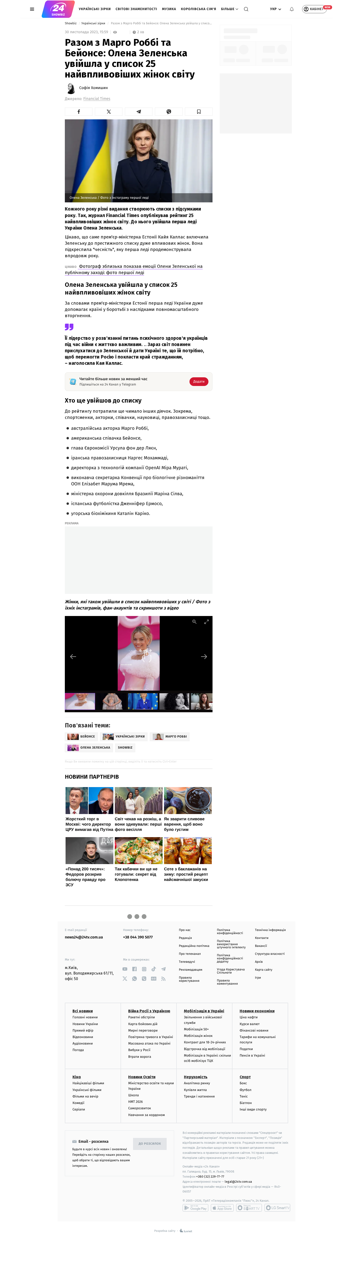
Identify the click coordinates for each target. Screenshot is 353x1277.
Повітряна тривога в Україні (150, 1037)
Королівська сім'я (198, 9)
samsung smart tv (277, 1208)
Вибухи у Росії (139, 1050)
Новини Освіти (141, 1077)
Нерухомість (195, 1077)
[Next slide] (204, 656)
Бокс (243, 1083)
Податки (246, 1049)
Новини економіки (257, 1011)
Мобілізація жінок (198, 1036)
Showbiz (71, 23)
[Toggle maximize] (207, 621)
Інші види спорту (253, 1109)
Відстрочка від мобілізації (204, 1049)
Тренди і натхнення (199, 1096)
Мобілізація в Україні (204, 1011)
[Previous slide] (73, 656)
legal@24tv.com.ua (238, 1181)
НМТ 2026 (135, 1102)
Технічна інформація (270, 930)
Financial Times (96, 98)
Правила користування (189, 979)
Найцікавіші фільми (88, 1083)
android (195, 1208)
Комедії (78, 1103)
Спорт (245, 1077)
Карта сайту (263, 969)
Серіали (79, 1109)
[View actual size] (195, 621)
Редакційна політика (194, 946)
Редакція (185, 938)
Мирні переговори (143, 1030)
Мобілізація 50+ (196, 1029)
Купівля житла (195, 1090)
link (125, 969)
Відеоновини (83, 1037)
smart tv (249, 1208)
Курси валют (250, 1024)
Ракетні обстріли (141, 1017)
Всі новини (83, 1011)
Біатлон (246, 1103)
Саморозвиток (139, 1108)
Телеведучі (187, 961)
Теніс (244, 1096)
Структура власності (270, 954)
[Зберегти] (198, 112)
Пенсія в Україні (252, 1055)
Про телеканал (190, 954)
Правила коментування (227, 982)
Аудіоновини (83, 1043)
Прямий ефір (83, 1030)
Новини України (85, 1024)
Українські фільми (87, 1090)
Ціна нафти (249, 1017)
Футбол (245, 1090)
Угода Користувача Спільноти (231, 971)
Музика (169, 9)
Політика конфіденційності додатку (230, 958)
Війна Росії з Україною (149, 1011)
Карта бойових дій (143, 1024)
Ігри (258, 977)
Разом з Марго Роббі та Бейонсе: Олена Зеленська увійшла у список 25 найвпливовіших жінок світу (161, 23)
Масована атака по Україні (149, 1043)
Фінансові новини (254, 1030)
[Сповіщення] (291, 9)
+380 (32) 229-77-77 (210, 1176)
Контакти (261, 938)
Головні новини (85, 1017)
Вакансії (261, 946)
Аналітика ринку (197, 1083)
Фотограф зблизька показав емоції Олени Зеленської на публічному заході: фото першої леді (134, 269)
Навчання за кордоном (146, 1115)
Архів (259, 961)
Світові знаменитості (136, 9)
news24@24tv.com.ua (84, 937)
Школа (133, 1095)
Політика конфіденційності (230, 932)
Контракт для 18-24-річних (205, 1042)
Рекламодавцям (190, 969)
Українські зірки (95, 9)
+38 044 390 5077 (138, 937)
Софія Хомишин (93, 88)
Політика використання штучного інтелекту (231, 944)
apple (222, 1208)
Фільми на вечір (85, 1096)
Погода (78, 1050)
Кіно (77, 1077)
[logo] (58, 9)
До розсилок (150, 1144)
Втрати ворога (139, 1057)
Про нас (185, 930)
